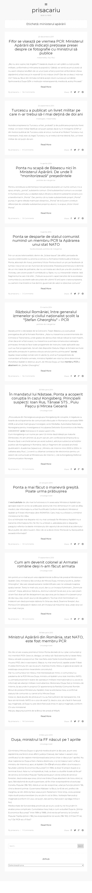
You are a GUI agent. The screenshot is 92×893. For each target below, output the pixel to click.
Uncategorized (46, 410)
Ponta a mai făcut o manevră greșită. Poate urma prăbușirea (46, 489)
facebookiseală (36, 249)
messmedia (42, 58)
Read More (46, 87)
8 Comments (27, 150)
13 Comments (28, 544)
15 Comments (28, 218)
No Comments (28, 92)
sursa (73, 351)
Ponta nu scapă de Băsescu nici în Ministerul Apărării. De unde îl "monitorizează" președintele (46, 172)
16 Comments (28, 721)
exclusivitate (16, 502)
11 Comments (28, 830)
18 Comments (28, 619)
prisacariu (46, 10)
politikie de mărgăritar (46, 180)
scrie (22, 431)
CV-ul (51, 764)
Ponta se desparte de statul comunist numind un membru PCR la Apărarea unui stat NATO (46, 240)
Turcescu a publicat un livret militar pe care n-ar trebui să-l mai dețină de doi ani (46, 112)
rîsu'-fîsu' (51, 58)
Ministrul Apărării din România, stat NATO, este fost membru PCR (46, 639)
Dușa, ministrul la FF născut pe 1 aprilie (46, 739)
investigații (40, 119)
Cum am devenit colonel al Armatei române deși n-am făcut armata (46, 564)
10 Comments (28, 469)
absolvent (13, 365)
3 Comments (27, 294)
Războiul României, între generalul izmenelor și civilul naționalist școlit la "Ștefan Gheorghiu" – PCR (46, 316)
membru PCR (71, 362)
